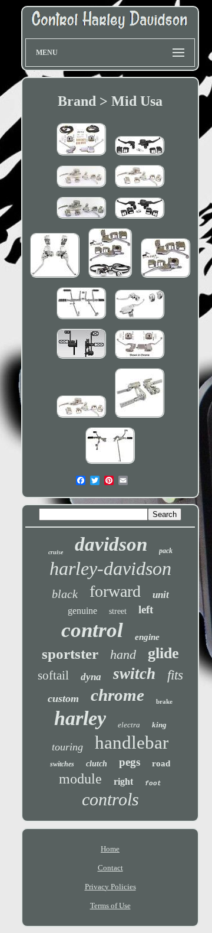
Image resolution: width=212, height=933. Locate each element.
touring (67, 747)
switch (134, 673)
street (118, 611)
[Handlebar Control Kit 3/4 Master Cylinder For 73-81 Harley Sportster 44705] (81, 156)
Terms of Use (110, 905)
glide (163, 653)
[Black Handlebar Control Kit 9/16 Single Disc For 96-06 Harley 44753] (139, 156)
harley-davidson (110, 568)
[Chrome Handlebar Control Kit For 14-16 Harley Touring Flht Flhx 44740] (54, 278)
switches (62, 764)
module (80, 778)
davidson (111, 544)
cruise (55, 552)
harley (80, 718)
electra (129, 724)
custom (63, 698)
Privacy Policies (110, 886)
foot (153, 783)
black (65, 593)
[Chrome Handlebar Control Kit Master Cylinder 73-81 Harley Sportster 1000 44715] (139, 359)
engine (147, 637)
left (145, 609)
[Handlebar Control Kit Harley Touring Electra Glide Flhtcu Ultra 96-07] (81, 219)
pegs (129, 762)
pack (166, 551)
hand (123, 654)
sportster (70, 654)
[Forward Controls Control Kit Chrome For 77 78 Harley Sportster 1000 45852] (81, 320)
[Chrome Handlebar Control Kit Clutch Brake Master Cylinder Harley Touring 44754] (139, 320)
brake (164, 701)
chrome (117, 694)
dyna (91, 676)
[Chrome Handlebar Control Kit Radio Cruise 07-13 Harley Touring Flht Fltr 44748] (81, 188)
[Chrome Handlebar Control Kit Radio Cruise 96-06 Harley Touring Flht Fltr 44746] (81, 418)
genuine (82, 611)
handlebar (131, 742)
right (123, 781)
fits (175, 675)
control (92, 630)
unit (161, 594)
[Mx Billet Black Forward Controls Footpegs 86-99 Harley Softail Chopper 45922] (81, 359)
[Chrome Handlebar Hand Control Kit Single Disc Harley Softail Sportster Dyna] (165, 278)
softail (53, 675)
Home (110, 848)
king (159, 724)
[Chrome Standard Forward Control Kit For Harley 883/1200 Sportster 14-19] (110, 464)
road (161, 763)
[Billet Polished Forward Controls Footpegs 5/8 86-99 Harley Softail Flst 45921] (139, 418)
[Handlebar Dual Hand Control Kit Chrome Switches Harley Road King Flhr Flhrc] (110, 278)
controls (110, 799)
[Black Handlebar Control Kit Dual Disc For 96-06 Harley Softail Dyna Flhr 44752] (139, 219)
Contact (110, 867)
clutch (96, 763)
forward (115, 591)
